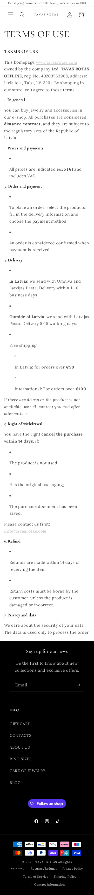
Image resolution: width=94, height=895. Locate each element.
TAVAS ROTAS (46, 862)
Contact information (49, 884)
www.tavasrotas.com (56, 62)
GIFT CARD (20, 724)
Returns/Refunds (44, 868)
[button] (10, 15)
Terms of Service (35, 876)
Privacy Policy (72, 868)
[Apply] (78, 685)
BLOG (15, 782)
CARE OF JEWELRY (28, 770)
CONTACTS (20, 735)
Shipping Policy (65, 876)
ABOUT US (20, 747)
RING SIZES (21, 759)
